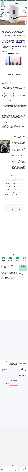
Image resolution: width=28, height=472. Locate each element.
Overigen (16, 3)
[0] (27, 0)
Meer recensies (14, 380)
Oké (15, 470)
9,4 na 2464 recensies (7, 0)
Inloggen (26, 0)
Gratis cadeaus (15, 0)
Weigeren (5, 470)
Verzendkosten (20, 0)
